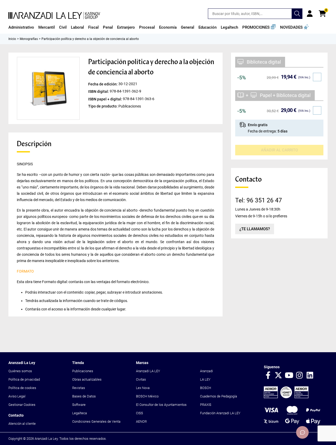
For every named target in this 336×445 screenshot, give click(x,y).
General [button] (187, 27)
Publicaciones (82, 371)
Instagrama (299, 375)
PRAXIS (205, 405)
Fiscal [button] (93, 27)
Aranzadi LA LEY (148, 371)
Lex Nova (143, 388)
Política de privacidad (24, 379)
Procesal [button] (147, 27)
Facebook (268, 375)
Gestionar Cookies (21, 405)
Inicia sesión (309, 13)
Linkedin (310, 375)
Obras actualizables (87, 379)
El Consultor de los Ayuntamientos (161, 405)
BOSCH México (147, 396)
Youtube (289, 375)
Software (79, 405)
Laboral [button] (77, 27)
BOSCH (205, 388)
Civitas (141, 379)
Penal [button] (108, 27)
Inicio (12, 39)
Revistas (78, 388)
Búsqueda (297, 13)
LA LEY (205, 379)
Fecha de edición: (103, 84)
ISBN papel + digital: (105, 99)
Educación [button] (207, 27)
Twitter (278, 375)
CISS (139, 413)
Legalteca (79, 413)
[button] (259, 27)
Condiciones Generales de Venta (96, 421)
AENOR (141, 421)
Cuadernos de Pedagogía (218, 396)
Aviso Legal (16, 396)
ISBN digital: (99, 91)
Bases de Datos (84, 396)
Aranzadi (206, 371)
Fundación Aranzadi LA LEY (220, 413)
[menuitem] (21, 27)
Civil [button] (63, 27)
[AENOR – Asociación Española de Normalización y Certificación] (286, 397)
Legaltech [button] (229, 27)
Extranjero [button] (126, 27)
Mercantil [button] (46, 27)
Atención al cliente (22, 424)
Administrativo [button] (21, 27)
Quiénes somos (20, 371)
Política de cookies (22, 388)
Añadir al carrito (279, 150)
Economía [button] (168, 27)
